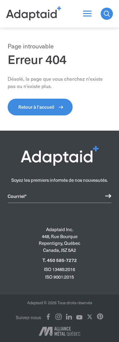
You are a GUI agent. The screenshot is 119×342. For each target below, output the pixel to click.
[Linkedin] (69, 317)
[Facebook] (48, 317)
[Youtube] (79, 317)
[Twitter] (90, 317)
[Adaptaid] (33, 13)
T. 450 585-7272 (59, 260)
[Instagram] (59, 317)
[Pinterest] (100, 316)
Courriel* (17, 196)
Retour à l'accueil (36, 107)
